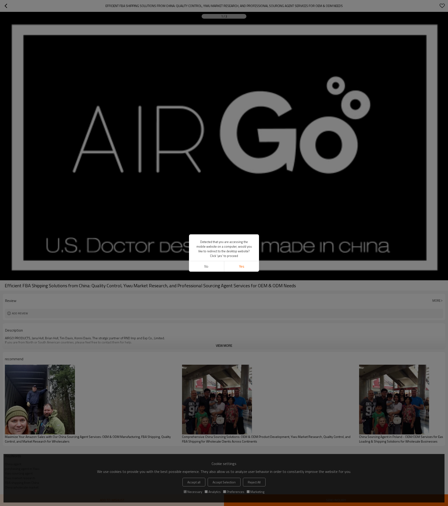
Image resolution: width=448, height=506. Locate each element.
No (206, 266)
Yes (241, 266)
